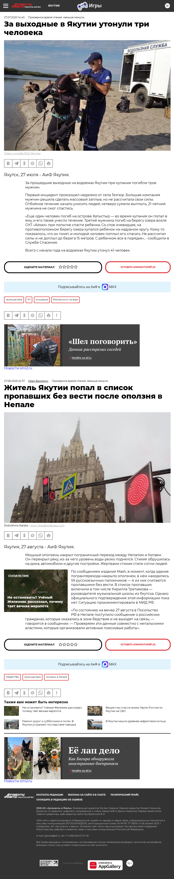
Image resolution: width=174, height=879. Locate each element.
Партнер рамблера (73, 863)
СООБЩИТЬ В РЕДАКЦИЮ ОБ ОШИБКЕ (59, 799)
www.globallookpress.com (47, 525)
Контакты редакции (49, 794)
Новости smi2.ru (18, 368)
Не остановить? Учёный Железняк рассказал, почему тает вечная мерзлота (52, 709)
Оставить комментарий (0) (138, 267)
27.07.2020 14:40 (14, 17)
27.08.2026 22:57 (14, 381)
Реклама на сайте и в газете (87, 794)
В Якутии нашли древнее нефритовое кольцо (136, 721)
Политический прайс (125, 794)
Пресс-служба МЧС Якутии (22, 153)
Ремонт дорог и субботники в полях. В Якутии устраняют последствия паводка (49, 723)
